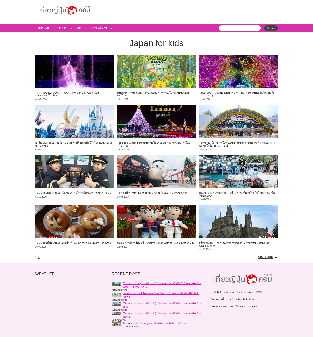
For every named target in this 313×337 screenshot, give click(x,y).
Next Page (268, 257)
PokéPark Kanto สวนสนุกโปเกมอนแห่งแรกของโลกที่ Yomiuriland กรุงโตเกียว (153, 94)
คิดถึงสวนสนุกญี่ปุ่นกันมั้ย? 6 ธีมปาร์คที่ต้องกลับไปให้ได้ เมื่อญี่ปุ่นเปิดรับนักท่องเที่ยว (74, 144)
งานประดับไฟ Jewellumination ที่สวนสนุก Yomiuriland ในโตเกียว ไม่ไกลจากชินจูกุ (237, 94)
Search (271, 28)
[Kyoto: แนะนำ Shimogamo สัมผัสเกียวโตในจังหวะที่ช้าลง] (116, 324)
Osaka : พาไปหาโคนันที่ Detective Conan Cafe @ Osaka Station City (155, 243)
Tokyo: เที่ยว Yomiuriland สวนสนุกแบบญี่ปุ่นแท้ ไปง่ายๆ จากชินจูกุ (153, 193)
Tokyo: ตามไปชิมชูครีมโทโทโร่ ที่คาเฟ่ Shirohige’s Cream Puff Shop (73, 243)
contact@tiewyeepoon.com (241, 306)
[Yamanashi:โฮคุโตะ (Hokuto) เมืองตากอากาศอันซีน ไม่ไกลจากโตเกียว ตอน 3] (116, 304)
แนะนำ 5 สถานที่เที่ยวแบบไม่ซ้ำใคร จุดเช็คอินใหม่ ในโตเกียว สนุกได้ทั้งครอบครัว (237, 194)
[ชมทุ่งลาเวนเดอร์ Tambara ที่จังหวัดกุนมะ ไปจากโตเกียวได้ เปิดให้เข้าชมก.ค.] (116, 295)
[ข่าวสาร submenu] (71, 28)
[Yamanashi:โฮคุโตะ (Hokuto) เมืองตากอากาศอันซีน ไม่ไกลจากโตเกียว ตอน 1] (116, 314)
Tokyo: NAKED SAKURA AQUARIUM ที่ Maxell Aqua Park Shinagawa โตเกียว (67, 94)
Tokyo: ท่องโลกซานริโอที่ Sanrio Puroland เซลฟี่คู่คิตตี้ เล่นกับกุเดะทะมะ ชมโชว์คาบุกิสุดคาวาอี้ (237, 144)
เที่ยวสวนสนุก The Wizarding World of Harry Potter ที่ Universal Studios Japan (234, 244)
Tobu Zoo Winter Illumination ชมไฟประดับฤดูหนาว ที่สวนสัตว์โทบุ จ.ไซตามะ (153, 144)
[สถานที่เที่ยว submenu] (111, 28)
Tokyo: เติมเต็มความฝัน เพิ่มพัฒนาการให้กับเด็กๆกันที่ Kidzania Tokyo (73, 193)
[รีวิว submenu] (86, 28)
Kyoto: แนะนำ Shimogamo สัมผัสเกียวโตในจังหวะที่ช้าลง (155, 323)
